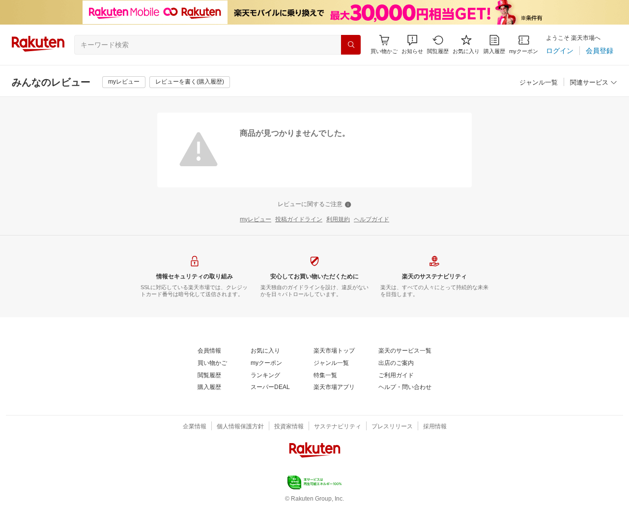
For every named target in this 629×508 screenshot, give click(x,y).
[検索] (351, 45)
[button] (412, 44)
